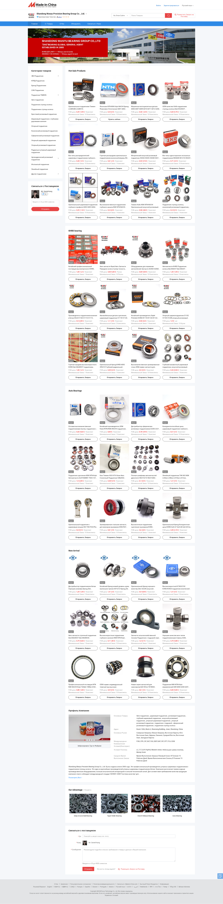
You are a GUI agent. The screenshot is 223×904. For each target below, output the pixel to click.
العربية (136, 887)
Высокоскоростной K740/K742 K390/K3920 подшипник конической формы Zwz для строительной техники (177, 588)
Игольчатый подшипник (40, 164)
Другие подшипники (38, 174)
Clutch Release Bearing (146, 816)
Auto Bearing (177, 816)
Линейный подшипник (39, 169)
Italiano (111, 887)
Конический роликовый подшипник (44, 131)
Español (87, 887)
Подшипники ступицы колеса (42, 109)
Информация (164, 884)
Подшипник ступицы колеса (41, 104)
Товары (50, 24)
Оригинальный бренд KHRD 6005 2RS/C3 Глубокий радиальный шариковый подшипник (112, 367)
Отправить (88, 869)
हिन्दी (151, 887)
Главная (34, 24)
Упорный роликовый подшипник (43, 145)
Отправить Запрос (83, 119)
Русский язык (120, 887)
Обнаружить (75, 24)
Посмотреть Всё (75, 777)
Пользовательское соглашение (80, 884)
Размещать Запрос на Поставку (131, 869)
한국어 (129, 887)
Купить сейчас (114, 119)
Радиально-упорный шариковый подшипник (43, 151)
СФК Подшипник (37, 90)
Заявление (64, 884)
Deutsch (95, 887)
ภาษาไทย (158, 887)
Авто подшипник (37, 100)
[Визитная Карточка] (58, 189)
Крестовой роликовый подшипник (44, 114)
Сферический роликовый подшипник (45, 135)
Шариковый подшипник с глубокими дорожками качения (44, 120)
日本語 (72, 887)
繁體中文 (65, 887)
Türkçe (165, 887)
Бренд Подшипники (38, 85)
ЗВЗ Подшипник (37, 76)
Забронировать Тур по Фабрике (89, 746)
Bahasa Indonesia (184, 887)
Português (103, 887)
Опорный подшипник (39, 126)
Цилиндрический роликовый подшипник (42, 158)
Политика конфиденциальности (104, 884)
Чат (45, 194)
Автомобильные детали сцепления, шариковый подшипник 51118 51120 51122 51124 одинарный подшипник (113, 317)
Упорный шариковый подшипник (43, 140)
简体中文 (57, 887)
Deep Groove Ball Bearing (83, 816)
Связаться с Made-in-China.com (127, 884)
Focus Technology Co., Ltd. (109, 891)
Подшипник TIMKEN (38, 95)
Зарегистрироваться (171, 5)
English (49, 887)
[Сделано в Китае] (43, 4)
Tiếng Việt (173, 887)
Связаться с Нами (94, 24)
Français (79, 887)
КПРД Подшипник (37, 81)
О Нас (62, 24)
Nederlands (143, 887)
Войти (158, 5)
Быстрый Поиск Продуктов (149, 884)
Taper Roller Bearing (114, 816)
